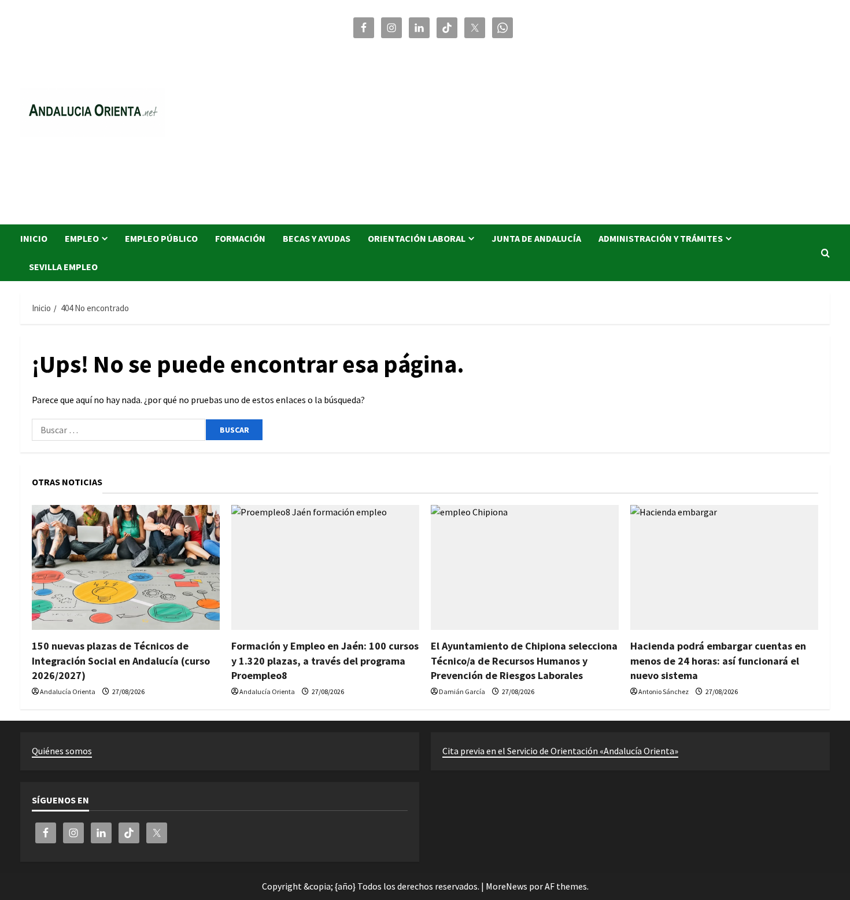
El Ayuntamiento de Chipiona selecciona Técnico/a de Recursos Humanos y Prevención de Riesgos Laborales (524, 660)
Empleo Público (161, 238)
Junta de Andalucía (536, 238)
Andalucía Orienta (67, 691)
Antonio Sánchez (663, 691)
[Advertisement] (590, 126)
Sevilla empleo (63, 266)
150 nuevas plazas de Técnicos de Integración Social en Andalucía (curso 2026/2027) (121, 660)
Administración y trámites (660, 238)
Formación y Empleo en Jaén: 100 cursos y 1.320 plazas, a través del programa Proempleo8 (325, 660)
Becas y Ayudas (316, 238)
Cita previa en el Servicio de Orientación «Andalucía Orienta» (560, 751)
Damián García (462, 691)
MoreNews (506, 886)
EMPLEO (82, 238)
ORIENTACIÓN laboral (416, 238)
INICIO (33, 238)
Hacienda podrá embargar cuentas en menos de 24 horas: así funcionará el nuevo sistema (718, 660)
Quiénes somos (62, 751)
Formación (240, 238)
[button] (825, 253)
